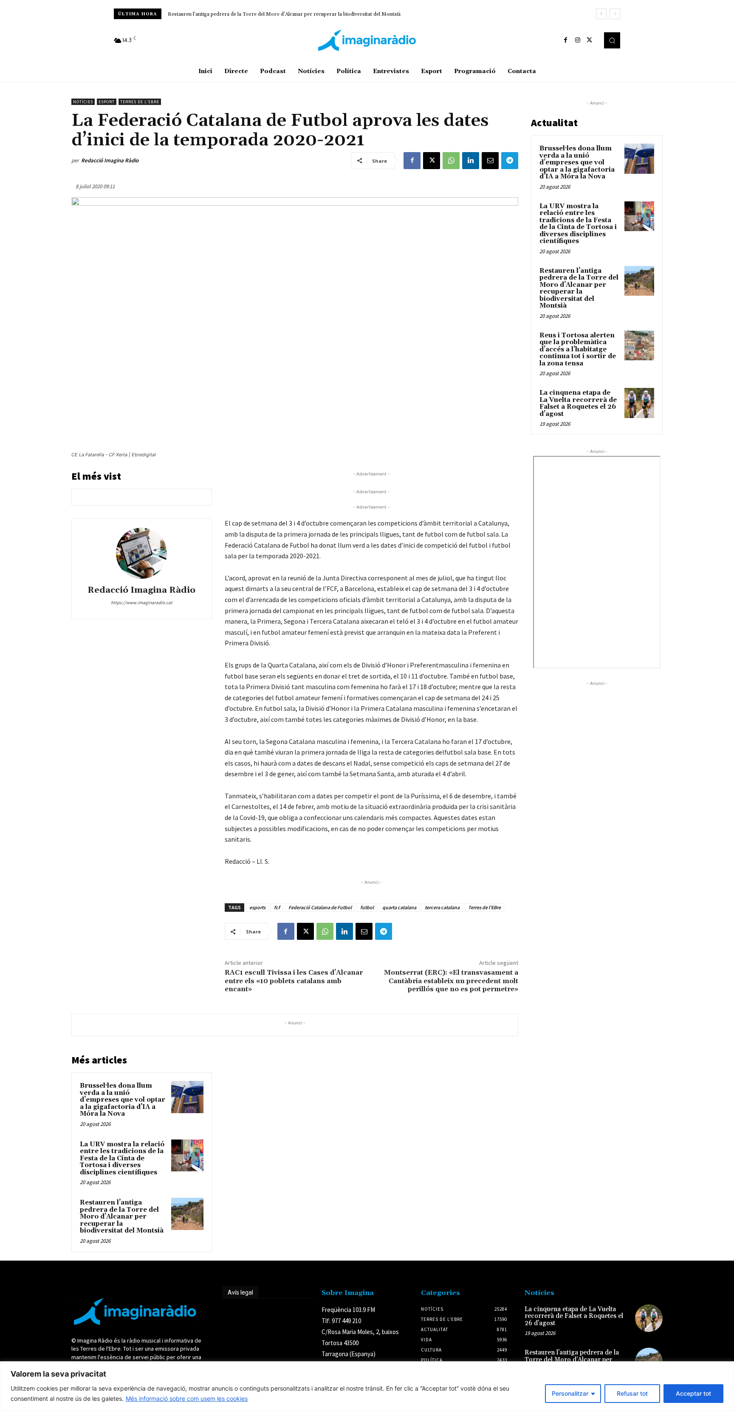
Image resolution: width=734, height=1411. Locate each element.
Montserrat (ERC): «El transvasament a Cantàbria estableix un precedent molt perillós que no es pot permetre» (451, 980)
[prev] (601, 13)
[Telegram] (509, 160)
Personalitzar (570, 1393)
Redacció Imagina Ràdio (109, 160)
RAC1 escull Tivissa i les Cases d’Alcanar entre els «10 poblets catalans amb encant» (294, 980)
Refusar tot (632, 1393)
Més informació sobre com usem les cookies (187, 1398)
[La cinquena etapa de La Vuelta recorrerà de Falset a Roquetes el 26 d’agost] (639, 403)
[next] (615, 13)
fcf (277, 907)
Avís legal (240, 1292)
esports (257, 907)
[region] (367, 1386)
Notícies (83, 102)
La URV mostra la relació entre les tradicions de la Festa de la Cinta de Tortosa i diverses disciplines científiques (122, 1158)
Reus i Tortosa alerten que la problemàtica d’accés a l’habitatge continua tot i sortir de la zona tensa (282, 14)
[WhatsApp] (451, 160)
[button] (612, 40)
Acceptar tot (693, 1393)
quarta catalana (399, 907)
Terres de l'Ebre (139, 102)
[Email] (490, 160)
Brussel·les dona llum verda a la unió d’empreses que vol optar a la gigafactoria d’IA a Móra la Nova (122, 1100)
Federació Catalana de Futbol (320, 907)
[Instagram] (578, 40)
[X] (590, 40)
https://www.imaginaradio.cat (141, 602)
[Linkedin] (470, 160)
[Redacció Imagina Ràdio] (141, 553)
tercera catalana (442, 907)
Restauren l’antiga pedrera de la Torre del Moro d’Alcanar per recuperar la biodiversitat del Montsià (122, 1217)
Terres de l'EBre (484, 907)
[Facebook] (566, 40)
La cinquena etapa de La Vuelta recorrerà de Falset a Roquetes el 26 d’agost (578, 403)
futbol (367, 907)
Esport (107, 102)
